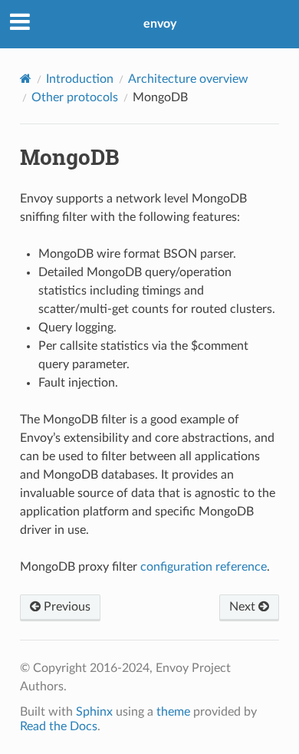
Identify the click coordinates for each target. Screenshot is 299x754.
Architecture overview (188, 79)
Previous (65, 607)
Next (243, 607)
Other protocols (74, 97)
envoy (159, 24)
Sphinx (94, 712)
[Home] (25, 78)
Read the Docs (58, 726)
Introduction (79, 79)
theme (173, 712)
